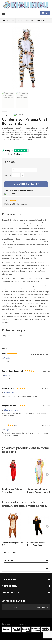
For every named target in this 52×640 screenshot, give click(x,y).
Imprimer (7, 115)
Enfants (20, 20)
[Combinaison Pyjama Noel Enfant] (13, 471)
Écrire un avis (22, 204)
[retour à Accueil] (4, 20)
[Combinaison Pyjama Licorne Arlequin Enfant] (38, 471)
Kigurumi (10, 20)
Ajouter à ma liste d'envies (20, 190)
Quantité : (8, 175)
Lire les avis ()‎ (9, 204)
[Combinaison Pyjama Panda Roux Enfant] (38, 525)
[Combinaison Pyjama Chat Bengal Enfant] (8, 100)
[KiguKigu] (26, 5)
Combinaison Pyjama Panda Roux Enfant (36, 544)
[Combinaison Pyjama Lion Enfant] (13, 525)
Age (6, 170)
